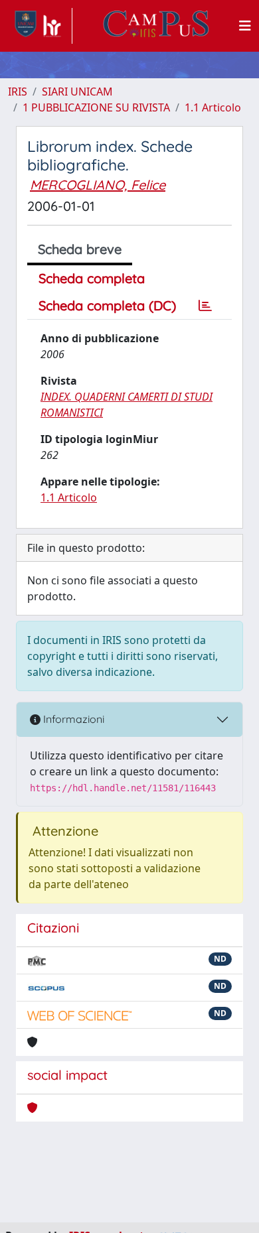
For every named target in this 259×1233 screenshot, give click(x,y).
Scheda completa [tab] (92, 278)
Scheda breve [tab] (80, 249)
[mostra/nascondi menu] (245, 25)
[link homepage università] (156, 26)
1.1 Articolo (213, 107)
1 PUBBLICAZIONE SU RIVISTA (96, 107)
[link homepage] (40, 26)
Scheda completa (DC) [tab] (107, 305)
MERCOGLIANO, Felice (97, 184)
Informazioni (72, 719)
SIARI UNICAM (77, 91)
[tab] (205, 306)
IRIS (17, 91)
